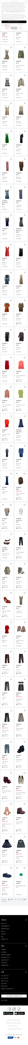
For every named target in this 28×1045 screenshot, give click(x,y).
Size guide (4, 983)
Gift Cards (4, 1000)
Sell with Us (5, 975)
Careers (3, 934)
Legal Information (13, 1020)
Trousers (18, 669)
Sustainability (5, 926)
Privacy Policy (13, 1026)
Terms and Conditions (13, 1023)
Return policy (5, 957)
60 (9, 899)
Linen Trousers (5, 669)
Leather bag (5, 39)
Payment (3, 949)
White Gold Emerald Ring (20, 886)
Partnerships (5, 928)
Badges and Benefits (7, 988)
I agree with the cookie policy (14, 21)
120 (12, 899)
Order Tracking (6, 955)
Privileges (4, 962)
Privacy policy (14, 28)
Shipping (3, 952)
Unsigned (4, 33)
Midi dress (4, 149)
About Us (4, 923)
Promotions (4, 965)
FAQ (2, 936)
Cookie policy (14, 27)
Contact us (4, 939)
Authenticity (5, 960)
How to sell (4, 981)
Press (3, 931)
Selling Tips (4, 978)
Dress (3, 206)
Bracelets (18, 524)
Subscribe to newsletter (14, 996)
